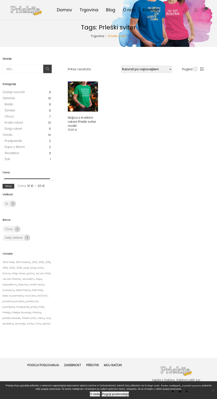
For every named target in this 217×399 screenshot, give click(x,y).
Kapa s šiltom (15, 147)
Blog (110, 10)
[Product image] (83, 96)
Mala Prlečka (23, 290)
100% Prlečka (23, 262)
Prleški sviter (29, 318)
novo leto (30, 295)
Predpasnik (22, 307)
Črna (9, 229)
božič (41, 267)
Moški (9, 104)
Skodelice (12, 153)
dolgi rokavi (18, 273)
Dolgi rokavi (13, 128)
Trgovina (89, 10)
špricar (47, 323)
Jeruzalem (28, 279)
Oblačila (9, 98)
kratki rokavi (37, 284)
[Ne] (212, 390)
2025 (19, 267)
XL (6, 204)
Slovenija (20, 323)
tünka (30, 323)
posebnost (32, 301)
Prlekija (7, 312)
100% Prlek (8, 262)
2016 (41, 262)
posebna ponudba (13, 301)
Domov (64, 10)
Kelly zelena (13, 237)
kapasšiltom (10, 284)
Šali (7, 159)
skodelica (8, 323)
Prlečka (37, 312)
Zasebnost (72, 365)
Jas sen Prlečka (12, 279)
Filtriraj (8, 186)
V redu (95, 394)
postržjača (9, 307)
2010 (34, 262)
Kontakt (151, 10)
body (33, 267)
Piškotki (92, 365)
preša (34, 307)
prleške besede (11, 318)
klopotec (23, 284)
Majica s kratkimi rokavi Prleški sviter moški (82, 121)
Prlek (41, 307)
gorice (30, 273)
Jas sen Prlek (43, 273)
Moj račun (113, 365)
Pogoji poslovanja (43, 365)
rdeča (41, 318)
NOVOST (43, 295)
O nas (129, 10)
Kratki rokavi (14, 122)
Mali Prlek (37, 290)
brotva (6, 273)
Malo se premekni (13, 295)
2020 (12, 267)
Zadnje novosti (14, 92)
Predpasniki (13, 141)
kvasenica (8, 290)
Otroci (9, 116)
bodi (26, 267)
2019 (5, 267)
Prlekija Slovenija (21, 312)
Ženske (10, 110)
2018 (47, 262)
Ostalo (8, 135)
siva (48, 318)
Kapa (39, 279)
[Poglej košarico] (203, 10)
